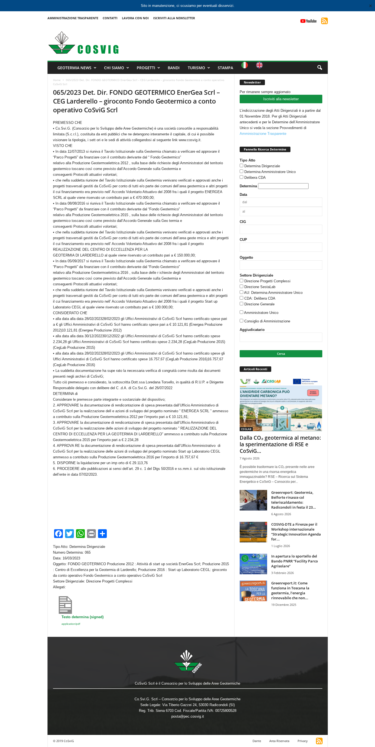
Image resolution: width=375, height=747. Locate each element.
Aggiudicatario (252, 330)
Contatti (110, 18)
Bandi (174, 67)
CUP (243, 240)
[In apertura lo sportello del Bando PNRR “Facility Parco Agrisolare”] (253, 564)
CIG (243, 222)
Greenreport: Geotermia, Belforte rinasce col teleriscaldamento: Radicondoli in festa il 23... (293, 500)
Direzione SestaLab (259, 287)
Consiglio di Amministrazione (267, 321)
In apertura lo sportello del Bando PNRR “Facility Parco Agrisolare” (294, 561)
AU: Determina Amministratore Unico (273, 293)
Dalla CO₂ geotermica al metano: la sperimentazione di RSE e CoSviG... (280, 444)
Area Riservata (279, 741)
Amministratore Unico (261, 313)
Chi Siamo (114, 67)
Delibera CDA (255, 177)
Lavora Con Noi (135, 18)
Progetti (146, 67)
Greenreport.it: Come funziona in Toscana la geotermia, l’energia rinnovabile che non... (290, 590)
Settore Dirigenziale (256, 275)
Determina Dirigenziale (262, 166)
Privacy (303, 741)
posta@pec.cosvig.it (187, 716)
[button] (320, 68)
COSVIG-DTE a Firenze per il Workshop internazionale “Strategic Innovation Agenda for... (296, 532)
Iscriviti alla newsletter (281, 99)
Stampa (225, 67)
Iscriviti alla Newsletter (174, 18)
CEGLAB (246, 429)
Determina (248, 186)
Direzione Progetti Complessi (267, 281)
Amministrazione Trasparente (72, 18)
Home (57, 80)
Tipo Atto (247, 160)
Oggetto (246, 257)
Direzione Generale (259, 304)
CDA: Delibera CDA (259, 298)
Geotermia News (74, 67)
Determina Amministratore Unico (270, 172)
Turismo (196, 67)
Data (243, 195)
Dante (257, 741)
